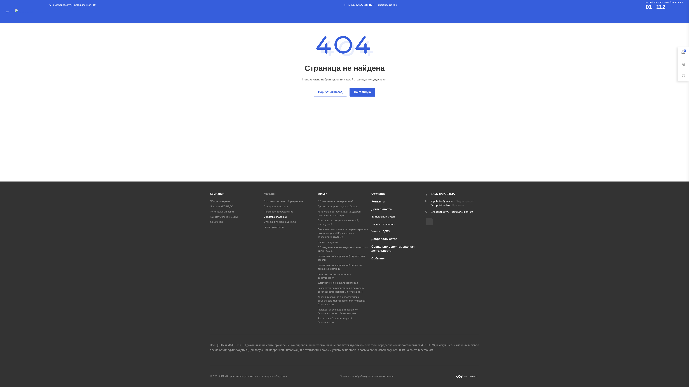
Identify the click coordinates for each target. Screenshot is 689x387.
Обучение (378, 193)
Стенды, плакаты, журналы (280, 221)
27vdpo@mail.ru (440, 205)
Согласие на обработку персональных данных (367, 376)
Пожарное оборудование (278, 211)
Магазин (270, 193)
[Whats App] (429, 221)
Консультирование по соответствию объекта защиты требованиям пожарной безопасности (341, 300)
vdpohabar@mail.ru (441, 201)
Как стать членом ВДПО (224, 216)
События (378, 258)
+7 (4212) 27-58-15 (359, 4)
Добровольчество (384, 238)
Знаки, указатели (274, 227)
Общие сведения (220, 201)
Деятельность (381, 209)
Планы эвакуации (328, 242)
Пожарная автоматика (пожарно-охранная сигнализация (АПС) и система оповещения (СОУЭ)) (343, 233)
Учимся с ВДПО (380, 231)
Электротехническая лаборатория (338, 282)
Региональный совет (222, 211)
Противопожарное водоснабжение (338, 206)
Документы (216, 221)
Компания (217, 193)
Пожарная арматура (276, 206)
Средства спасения (275, 216)
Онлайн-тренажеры (383, 224)
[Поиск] (649, 16)
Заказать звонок (387, 4)
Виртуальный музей (383, 216)
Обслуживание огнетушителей (335, 201)
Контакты (378, 201)
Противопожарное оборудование (283, 201)
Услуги (322, 193)
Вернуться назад (330, 92)
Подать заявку (669, 15)
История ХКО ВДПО (221, 206)
